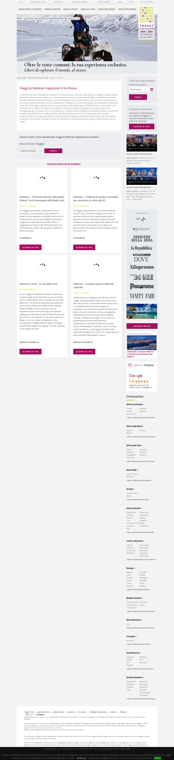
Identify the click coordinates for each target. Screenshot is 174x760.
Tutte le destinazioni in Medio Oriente (140, 611)
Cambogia (130, 684)
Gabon (129, 408)
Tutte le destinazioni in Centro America (141, 559)
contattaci (29, 712)
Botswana (130, 452)
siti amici (82, 712)
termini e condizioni (98, 712)
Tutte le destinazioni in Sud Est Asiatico (141, 699)
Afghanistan (131, 512)
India (128, 689)
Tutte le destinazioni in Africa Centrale (140, 417)
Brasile (129, 659)
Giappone (130, 526)
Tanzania (143, 408)
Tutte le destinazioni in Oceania (138, 644)
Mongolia (143, 520)
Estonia (129, 580)
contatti (119, 2)
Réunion (142, 452)
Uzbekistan (143, 526)
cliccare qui (81, 758)
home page (21, 78)
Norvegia (142, 572)
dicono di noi (58, 2)
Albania (129, 572)
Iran (128, 528)
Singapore (143, 687)
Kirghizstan (143, 515)
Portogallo (143, 577)
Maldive (142, 518)
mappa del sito (43, 712)
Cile (127, 662)
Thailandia (143, 695)
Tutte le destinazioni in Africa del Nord (140, 437)
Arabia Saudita (132, 602)
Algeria (129, 430)
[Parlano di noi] (141, 255)
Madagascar (131, 455)
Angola (129, 449)
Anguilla (129, 545)
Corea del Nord (132, 523)
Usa (128, 624)
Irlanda (129, 586)
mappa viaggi (58, 712)
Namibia (142, 449)
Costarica (130, 548)
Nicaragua (143, 550)
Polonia (142, 575)
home (21, 2)
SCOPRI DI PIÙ (141, 126)
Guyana (129, 665)
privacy (123, 712)
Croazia (129, 577)
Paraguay (143, 657)
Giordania (143, 602)
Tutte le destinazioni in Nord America (140, 628)
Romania (142, 580)
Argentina (130, 657)
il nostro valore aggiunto (79, 2)
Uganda (142, 411)
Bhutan (129, 518)
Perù (141, 659)
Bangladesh (131, 681)
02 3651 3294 (147, 2)
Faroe (128, 583)
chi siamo (131, 2)
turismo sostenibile (103, 2)
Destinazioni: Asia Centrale (38, 78)
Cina (128, 520)
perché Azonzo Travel (38, 2)
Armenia (129, 515)
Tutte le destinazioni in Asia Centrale (140, 532)
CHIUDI (158, 758)
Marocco (142, 430)
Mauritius (130, 457)
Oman (141, 605)
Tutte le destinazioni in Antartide (138, 480)
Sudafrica (143, 455)
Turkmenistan (144, 692)
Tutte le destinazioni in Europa (137, 589)
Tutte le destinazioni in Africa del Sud (140, 461)
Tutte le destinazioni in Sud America (139, 669)
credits (113, 712)
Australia (130, 640)
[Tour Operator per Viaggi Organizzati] (146, 27)
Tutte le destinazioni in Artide (137, 499)
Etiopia (129, 433)
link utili (71, 712)
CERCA (53, 150)
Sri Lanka (143, 689)
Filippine (129, 687)
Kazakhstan (144, 512)
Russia (141, 523)
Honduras (130, 553)
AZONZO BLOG (142, 326)
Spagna (142, 586)
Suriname (143, 662)
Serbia (141, 583)
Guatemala (130, 550)
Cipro (128, 575)
